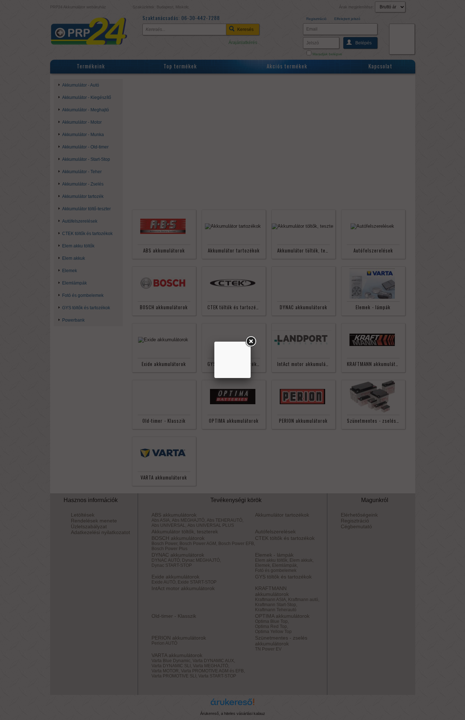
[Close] (250, 341)
